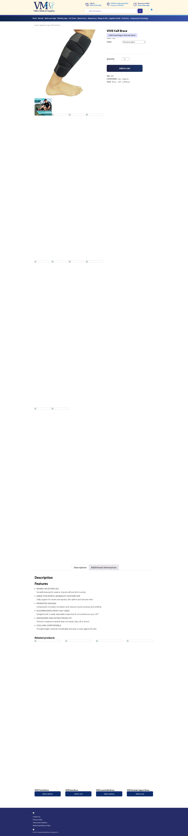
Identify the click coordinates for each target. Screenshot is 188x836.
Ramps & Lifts (103, 18)
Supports (43, 25)
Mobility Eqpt (62, 18)
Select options (47, 794)
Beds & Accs (82, 18)
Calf (119, 82)
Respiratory (92, 18)
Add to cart (124, 68)
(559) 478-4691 (96, 5)
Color (109, 42)
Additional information (103, 567)
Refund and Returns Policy (42, 825)
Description (80, 567)
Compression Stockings (139, 18)
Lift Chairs (72, 18)
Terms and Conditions (40, 823)
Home (35, 18)
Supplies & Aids (114, 18)
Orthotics (125, 18)
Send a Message (143, 5)
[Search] (140, 11)
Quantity (110, 59)
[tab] (80, 567)
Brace (114, 82)
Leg (48, 25)
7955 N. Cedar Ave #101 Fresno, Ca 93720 (119, 4)
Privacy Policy (37, 820)
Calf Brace (126, 82)
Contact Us (36, 817)
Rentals (41, 18)
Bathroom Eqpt (50, 18)
